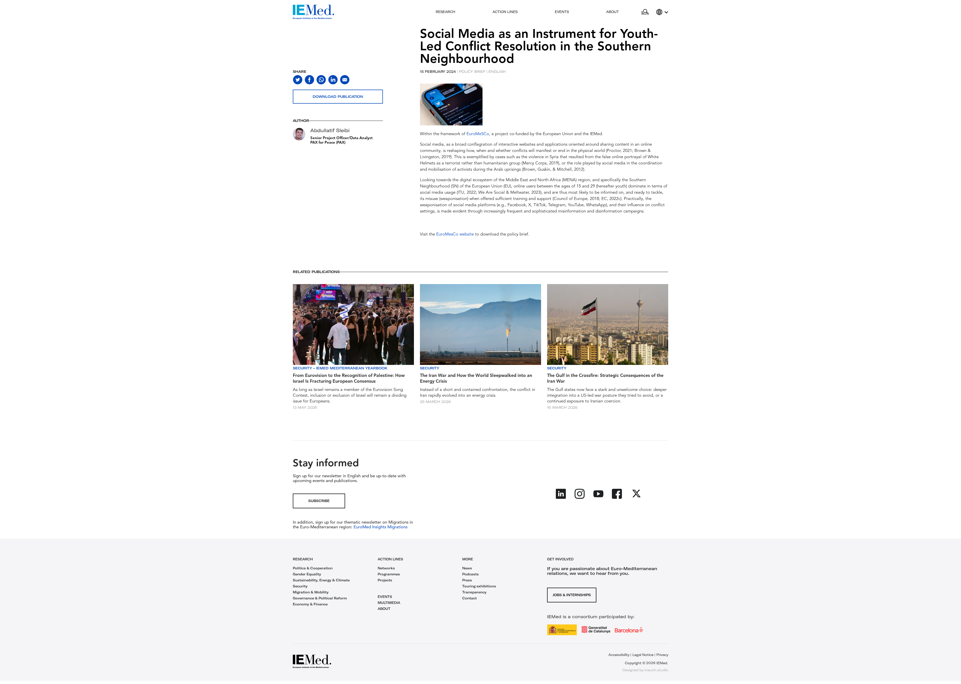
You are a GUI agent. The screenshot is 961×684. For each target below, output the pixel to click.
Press (467, 580)
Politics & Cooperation (313, 568)
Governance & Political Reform (320, 598)
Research (445, 12)
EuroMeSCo (477, 134)
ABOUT (384, 609)
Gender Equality (307, 574)
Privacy (662, 655)
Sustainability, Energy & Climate (321, 580)
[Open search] (645, 12)
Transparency (474, 592)
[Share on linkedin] (333, 80)
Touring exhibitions (479, 586)
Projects (385, 580)
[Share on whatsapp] (321, 80)
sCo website (462, 234)
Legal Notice (642, 655)
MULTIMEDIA (389, 603)
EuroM (442, 234)
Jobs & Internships (572, 595)
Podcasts (470, 574)
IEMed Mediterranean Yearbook (351, 368)
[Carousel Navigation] (425, 110)
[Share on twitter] (298, 80)
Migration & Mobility (311, 592)
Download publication (338, 96)
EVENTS (385, 597)
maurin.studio (656, 670)
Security (302, 368)
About (612, 12)
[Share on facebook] (309, 80)
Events (562, 12)
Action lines (505, 12)
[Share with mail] (345, 80)
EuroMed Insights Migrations (379, 527)
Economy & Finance (310, 604)
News (467, 568)
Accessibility (618, 655)
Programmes (389, 574)
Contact (469, 598)
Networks (386, 568)
